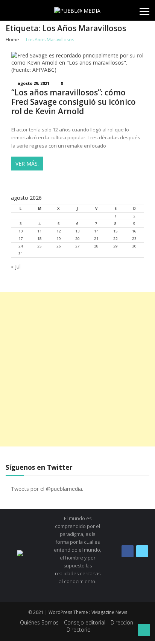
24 (20, 246)
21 (96, 238)
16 (134, 231)
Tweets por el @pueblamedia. (47, 488)
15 (115, 231)
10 (20, 231)
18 (39, 238)
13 (77, 231)
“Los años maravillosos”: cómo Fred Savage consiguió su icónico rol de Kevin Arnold (73, 102)
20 (77, 238)
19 (58, 238)
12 (58, 231)
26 (58, 246)
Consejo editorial (84, 622)
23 (134, 238)
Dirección (122, 622)
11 (39, 231)
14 (96, 231)
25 (39, 246)
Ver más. (27, 163)
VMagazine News (109, 612)
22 (115, 238)
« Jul (16, 266)
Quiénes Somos (39, 622)
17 (20, 238)
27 (77, 246)
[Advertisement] (77, 369)
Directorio (79, 629)
